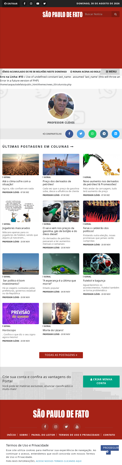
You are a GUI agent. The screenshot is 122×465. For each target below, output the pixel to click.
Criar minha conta (102, 381)
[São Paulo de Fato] (62, 13)
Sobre (24, 434)
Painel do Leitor (43, 434)
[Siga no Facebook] (24, 3)
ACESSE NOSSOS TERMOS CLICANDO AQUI (58, 461)
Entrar (12, 3)
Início (11, 434)
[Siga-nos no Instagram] (55, 426)
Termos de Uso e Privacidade (79, 434)
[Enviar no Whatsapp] (92, 134)
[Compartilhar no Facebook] (69, 134)
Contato (109, 434)
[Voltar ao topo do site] (117, 255)
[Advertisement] (61, 45)
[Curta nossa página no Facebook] (45, 426)
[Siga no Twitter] (44, 3)
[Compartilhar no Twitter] (81, 134)
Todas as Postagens (60, 355)
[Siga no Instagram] (31, 3)
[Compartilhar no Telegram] (104, 134)
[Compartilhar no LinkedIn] (116, 134)
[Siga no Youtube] (37, 3)
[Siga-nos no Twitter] (66, 426)
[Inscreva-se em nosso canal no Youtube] (77, 426)
